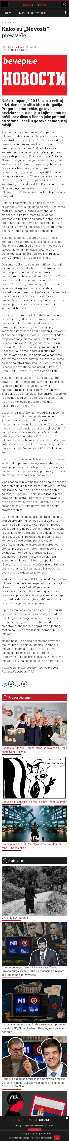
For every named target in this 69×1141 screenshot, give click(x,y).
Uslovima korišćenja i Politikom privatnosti (30, 1138)
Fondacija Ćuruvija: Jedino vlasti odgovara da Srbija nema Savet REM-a (34, 749)
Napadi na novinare (32, 13)
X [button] (57, 1138)
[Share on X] (11, 684)
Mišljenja (8, 22)
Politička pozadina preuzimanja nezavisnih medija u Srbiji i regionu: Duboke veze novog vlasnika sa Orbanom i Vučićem (33, 1082)
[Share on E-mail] (24, 684)
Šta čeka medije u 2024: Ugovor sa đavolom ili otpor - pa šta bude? (31, 846)
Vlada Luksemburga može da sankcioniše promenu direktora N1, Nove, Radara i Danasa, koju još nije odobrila (34, 1028)
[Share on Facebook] (4, 684)
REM (8, 13)
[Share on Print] (17, 684)
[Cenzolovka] (34, 4)
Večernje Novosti (18, 50)
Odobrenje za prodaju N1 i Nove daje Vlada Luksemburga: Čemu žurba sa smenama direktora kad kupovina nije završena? (33, 971)
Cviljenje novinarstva (15, 917)
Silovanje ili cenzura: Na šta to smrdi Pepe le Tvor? (34, 801)
